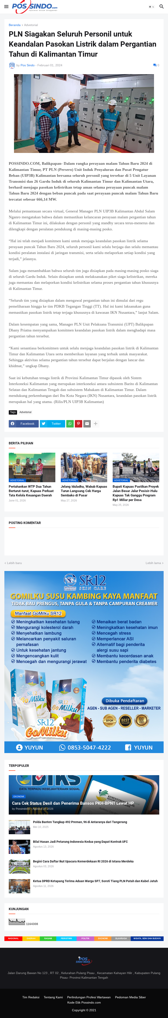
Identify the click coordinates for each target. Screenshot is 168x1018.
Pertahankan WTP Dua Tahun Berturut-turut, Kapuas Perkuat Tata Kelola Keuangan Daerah (31, 491)
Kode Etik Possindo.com (84, 1002)
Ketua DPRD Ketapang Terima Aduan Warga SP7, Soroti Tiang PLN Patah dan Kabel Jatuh (95, 881)
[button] (6, 7)
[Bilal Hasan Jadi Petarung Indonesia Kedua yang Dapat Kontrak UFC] (19, 847)
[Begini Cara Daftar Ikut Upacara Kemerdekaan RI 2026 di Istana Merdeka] (19, 866)
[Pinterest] (78, 424)
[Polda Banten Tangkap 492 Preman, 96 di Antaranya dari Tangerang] (19, 827)
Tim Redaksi (30, 997)
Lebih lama (153, 563)
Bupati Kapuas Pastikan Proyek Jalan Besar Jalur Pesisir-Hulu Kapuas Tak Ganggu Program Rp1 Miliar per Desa (136, 493)
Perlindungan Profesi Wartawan (89, 997)
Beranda (15, 25)
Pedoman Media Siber (130, 997)
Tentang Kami (53, 997)
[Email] (87, 424)
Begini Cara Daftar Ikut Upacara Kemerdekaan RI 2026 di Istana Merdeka (83, 861)
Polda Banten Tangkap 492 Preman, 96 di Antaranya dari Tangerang (80, 822)
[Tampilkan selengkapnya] (95, 424)
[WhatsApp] (70, 424)
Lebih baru (14, 563)
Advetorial (31, 25)
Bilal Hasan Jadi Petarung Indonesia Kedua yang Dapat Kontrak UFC (80, 841)
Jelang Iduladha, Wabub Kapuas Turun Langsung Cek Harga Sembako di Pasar (84, 491)
